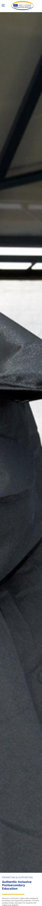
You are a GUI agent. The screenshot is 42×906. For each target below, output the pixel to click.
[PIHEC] (22, 5)
